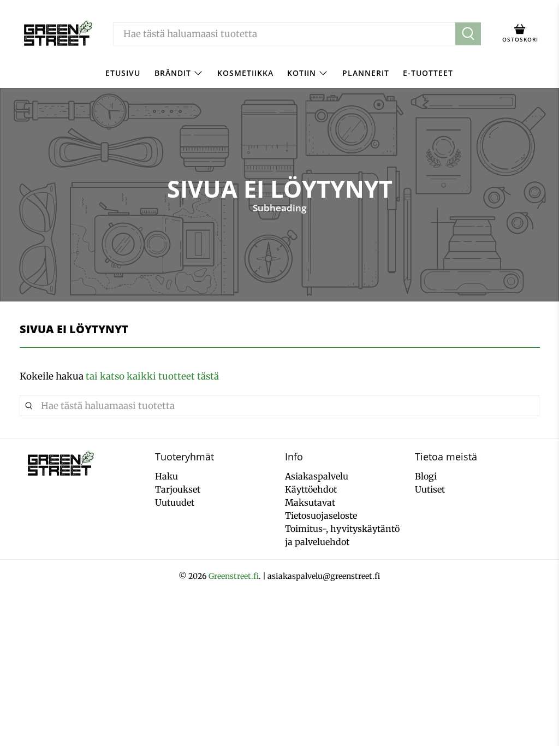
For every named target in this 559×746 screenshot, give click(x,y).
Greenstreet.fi (234, 576)
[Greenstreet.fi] (57, 34)
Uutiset (430, 489)
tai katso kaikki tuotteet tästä (152, 376)
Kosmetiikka (245, 73)
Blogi (426, 476)
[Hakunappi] (468, 33)
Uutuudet (174, 502)
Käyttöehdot (311, 489)
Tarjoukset (177, 489)
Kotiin (301, 73)
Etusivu (122, 73)
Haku (166, 476)
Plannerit (365, 73)
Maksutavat (310, 502)
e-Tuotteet (428, 73)
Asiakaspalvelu (316, 476)
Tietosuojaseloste (321, 515)
